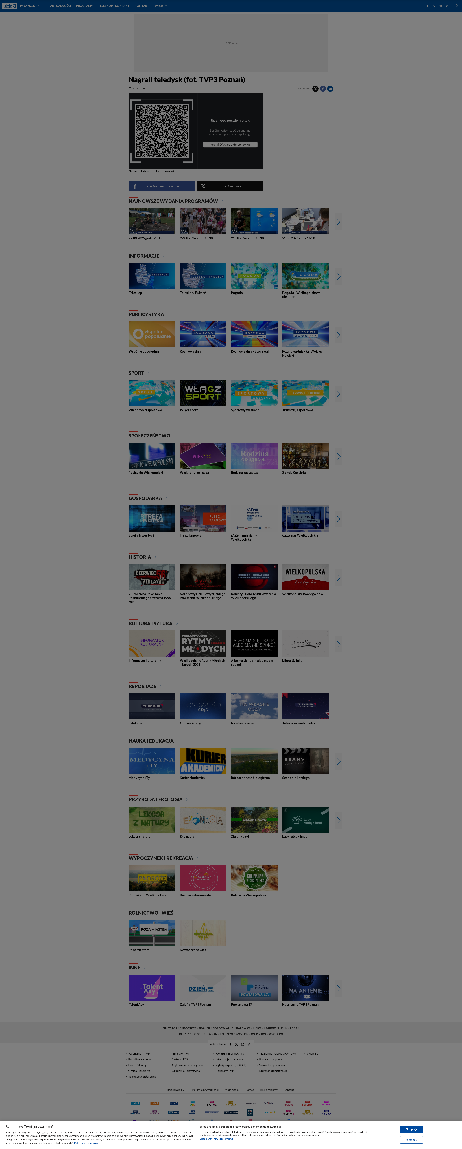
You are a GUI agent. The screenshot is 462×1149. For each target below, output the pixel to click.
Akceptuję (411, 1129)
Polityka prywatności (86, 1142)
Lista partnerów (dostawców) (216, 1138)
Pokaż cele (412, 1139)
